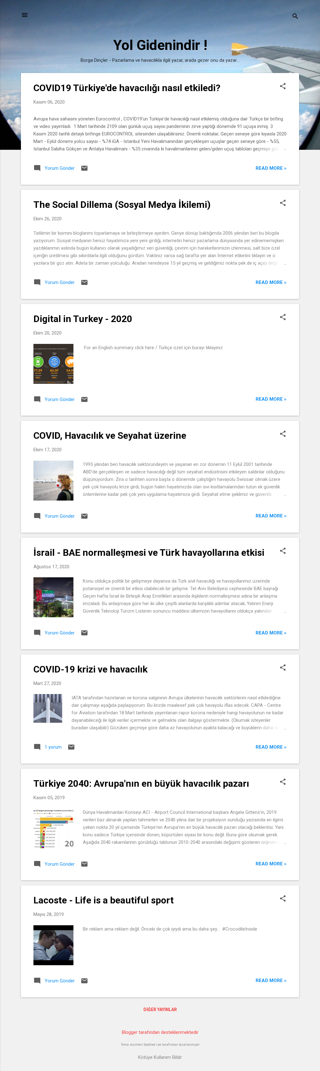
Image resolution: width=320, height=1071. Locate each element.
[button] (283, 86)
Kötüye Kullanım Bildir (160, 1057)
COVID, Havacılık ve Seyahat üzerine (109, 435)
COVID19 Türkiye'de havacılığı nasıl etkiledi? (126, 87)
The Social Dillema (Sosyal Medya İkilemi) (122, 204)
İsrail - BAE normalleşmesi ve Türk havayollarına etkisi (148, 552)
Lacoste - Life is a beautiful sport (103, 900)
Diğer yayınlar (160, 1009)
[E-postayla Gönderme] (84, 170)
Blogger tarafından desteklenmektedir (160, 1032)
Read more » (271, 168)
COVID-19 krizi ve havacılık (90, 669)
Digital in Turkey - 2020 (82, 318)
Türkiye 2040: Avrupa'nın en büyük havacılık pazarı (141, 783)
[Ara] (295, 17)
